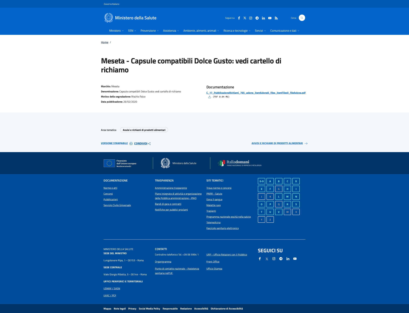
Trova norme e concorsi (219, 188)
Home (104, 42)
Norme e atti (110, 188)
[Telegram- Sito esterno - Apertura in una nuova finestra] (256, 17)
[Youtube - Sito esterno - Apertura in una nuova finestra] (268, 17)
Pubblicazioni (111, 199)
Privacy (132, 308)
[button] (302, 18)
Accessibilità (201, 308)
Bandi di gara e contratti (168, 204)
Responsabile (170, 308)
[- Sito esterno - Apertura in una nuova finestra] (295, 258)
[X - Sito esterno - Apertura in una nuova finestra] (244, 17)
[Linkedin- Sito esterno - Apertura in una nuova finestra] (288, 258)
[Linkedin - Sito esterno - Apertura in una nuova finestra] (262, 17)
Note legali (120, 308)
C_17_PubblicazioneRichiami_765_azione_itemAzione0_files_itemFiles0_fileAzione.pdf (256, 93)
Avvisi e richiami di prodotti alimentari (144, 130)
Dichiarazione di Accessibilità (227, 308)
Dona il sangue (214, 199)
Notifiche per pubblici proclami (171, 210)
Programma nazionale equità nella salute (228, 217)
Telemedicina (213, 222)
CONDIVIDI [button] (140, 143)
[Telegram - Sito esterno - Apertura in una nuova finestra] (281, 258)
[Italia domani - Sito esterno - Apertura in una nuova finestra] (242, 163)
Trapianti (211, 211)
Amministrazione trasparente (171, 188)
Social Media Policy (149, 308)
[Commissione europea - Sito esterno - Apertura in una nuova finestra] (120, 163)
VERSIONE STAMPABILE (114, 143)
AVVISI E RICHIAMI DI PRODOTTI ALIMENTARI (277, 143)
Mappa (107, 308)
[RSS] (275, 17)
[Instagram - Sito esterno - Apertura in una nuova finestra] (249, 17)
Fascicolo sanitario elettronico (222, 228)
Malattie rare (213, 205)
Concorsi (108, 194)
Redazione (186, 308)
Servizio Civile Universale (117, 205)
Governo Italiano (111, 4)
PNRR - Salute (214, 194)
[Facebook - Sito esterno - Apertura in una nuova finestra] (238, 17)
